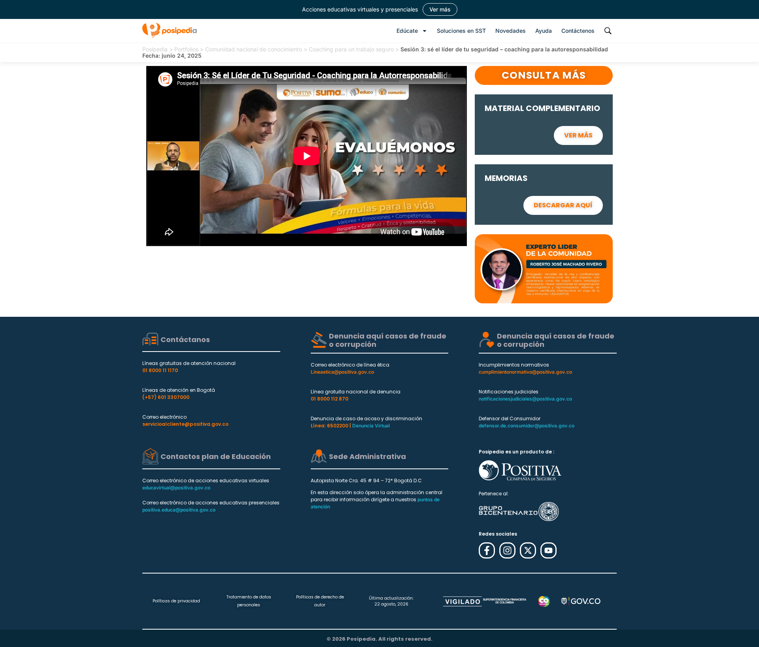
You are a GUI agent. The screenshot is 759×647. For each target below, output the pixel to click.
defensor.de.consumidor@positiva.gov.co (526, 426)
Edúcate (407, 30)
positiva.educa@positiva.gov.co (178, 510)
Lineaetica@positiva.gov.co (342, 372)
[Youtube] (548, 550)
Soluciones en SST (461, 30)
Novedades (510, 30)
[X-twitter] (528, 550)
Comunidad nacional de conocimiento (253, 49)
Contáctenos (578, 30)
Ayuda (543, 30)
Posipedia (155, 49)
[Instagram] (507, 550)
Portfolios (186, 49)
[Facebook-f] (487, 550)
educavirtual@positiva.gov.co (176, 488)
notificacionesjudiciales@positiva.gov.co (525, 399)
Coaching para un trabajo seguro (351, 49)
